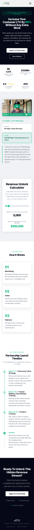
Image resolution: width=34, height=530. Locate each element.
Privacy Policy (11, 526)
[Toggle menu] (30, 3)
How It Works (17, 56)
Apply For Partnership (17, 50)
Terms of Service (22, 526)
